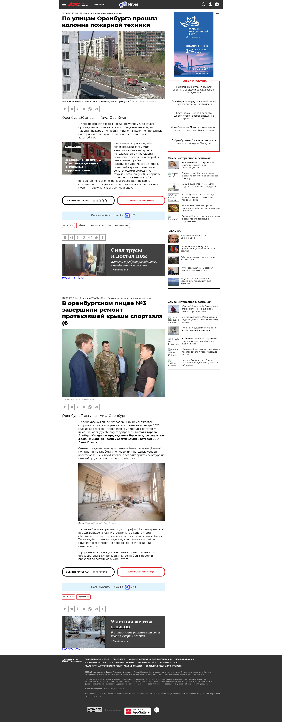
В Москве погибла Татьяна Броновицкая (194, 237)
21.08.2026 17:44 (70, 298)
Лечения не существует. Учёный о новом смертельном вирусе (199, 329)
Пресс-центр (119, 659)
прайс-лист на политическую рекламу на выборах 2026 (113, 666)
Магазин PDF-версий (95, 663)
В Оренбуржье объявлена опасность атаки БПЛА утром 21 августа (194, 142)
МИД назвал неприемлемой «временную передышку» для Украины (196, 281)
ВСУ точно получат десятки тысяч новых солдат (198, 258)
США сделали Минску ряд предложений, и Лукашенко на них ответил (199, 248)
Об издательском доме (97, 659)
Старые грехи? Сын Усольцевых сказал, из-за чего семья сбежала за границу (200, 176)
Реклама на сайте (147, 663)
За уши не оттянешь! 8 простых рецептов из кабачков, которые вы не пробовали (201, 208)
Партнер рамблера (113, 710)
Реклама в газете (169, 663)
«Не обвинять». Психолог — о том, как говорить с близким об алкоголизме (194, 129)
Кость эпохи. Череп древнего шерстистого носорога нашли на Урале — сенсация (194, 116)
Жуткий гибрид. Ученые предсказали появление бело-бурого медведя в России (201, 352)
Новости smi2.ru (73, 277)
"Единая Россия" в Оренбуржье (78, 399)
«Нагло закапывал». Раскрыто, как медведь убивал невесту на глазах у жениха (200, 319)
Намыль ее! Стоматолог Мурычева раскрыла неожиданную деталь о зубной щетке (199, 341)
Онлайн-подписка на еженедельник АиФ (150, 659)
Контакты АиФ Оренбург (122, 663)
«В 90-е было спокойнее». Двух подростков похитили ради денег (199, 185)
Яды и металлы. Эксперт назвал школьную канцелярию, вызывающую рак (198, 165)
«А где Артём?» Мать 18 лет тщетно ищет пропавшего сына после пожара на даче (199, 197)
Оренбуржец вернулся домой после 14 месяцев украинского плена (194, 103)
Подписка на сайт (184, 659)
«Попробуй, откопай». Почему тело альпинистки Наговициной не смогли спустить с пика (200, 309)
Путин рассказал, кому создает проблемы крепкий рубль (197, 269)
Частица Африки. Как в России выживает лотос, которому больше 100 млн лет (200, 362)
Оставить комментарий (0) (141, 200)
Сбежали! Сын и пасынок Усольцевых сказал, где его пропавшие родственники (201, 219)
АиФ (153, 101)
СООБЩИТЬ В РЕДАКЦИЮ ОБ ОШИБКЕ (163, 666)
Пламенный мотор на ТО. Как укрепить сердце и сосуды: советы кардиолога (194, 90)
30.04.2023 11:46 (70, 13)
